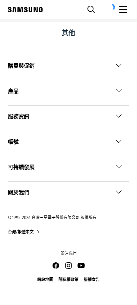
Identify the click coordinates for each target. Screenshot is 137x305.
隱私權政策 (68, 279)
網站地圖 (45, 279)
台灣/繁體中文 (21, 232)
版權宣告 (92, 279)
